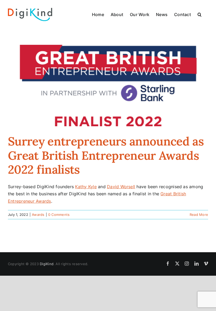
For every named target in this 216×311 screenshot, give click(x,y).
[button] (200, 14)
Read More (199, 214)
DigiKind (46, 264)
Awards (38, 214)
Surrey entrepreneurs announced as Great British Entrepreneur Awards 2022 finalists (106, 155)
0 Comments (59, 214)
